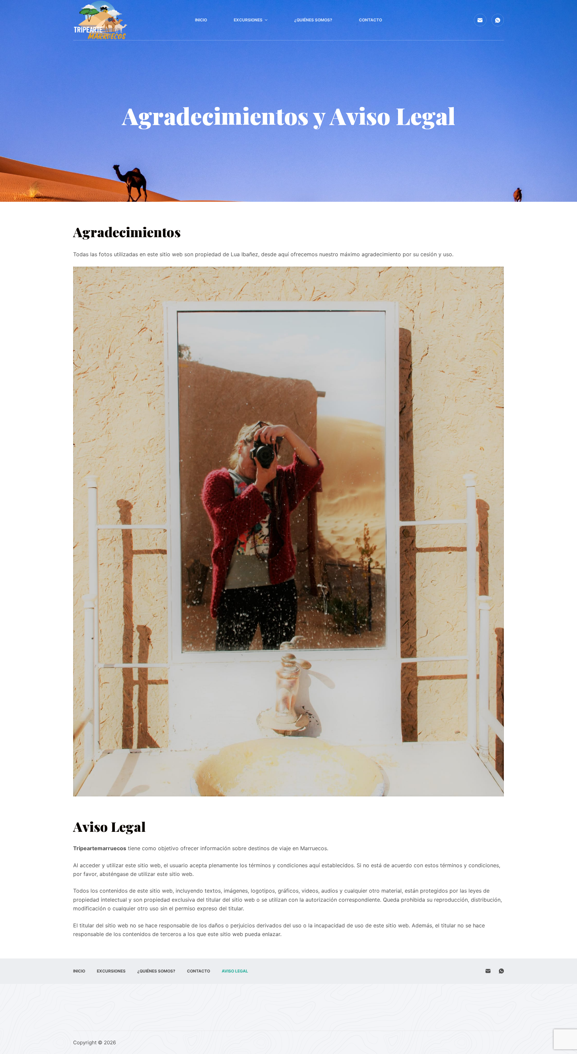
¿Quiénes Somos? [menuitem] (313, 19)
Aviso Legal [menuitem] (235, 970)
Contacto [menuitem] (370, 19)
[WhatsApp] (498, 20)
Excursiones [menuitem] (248, 19)
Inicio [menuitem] (201, 19)
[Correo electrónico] (480, 20)
